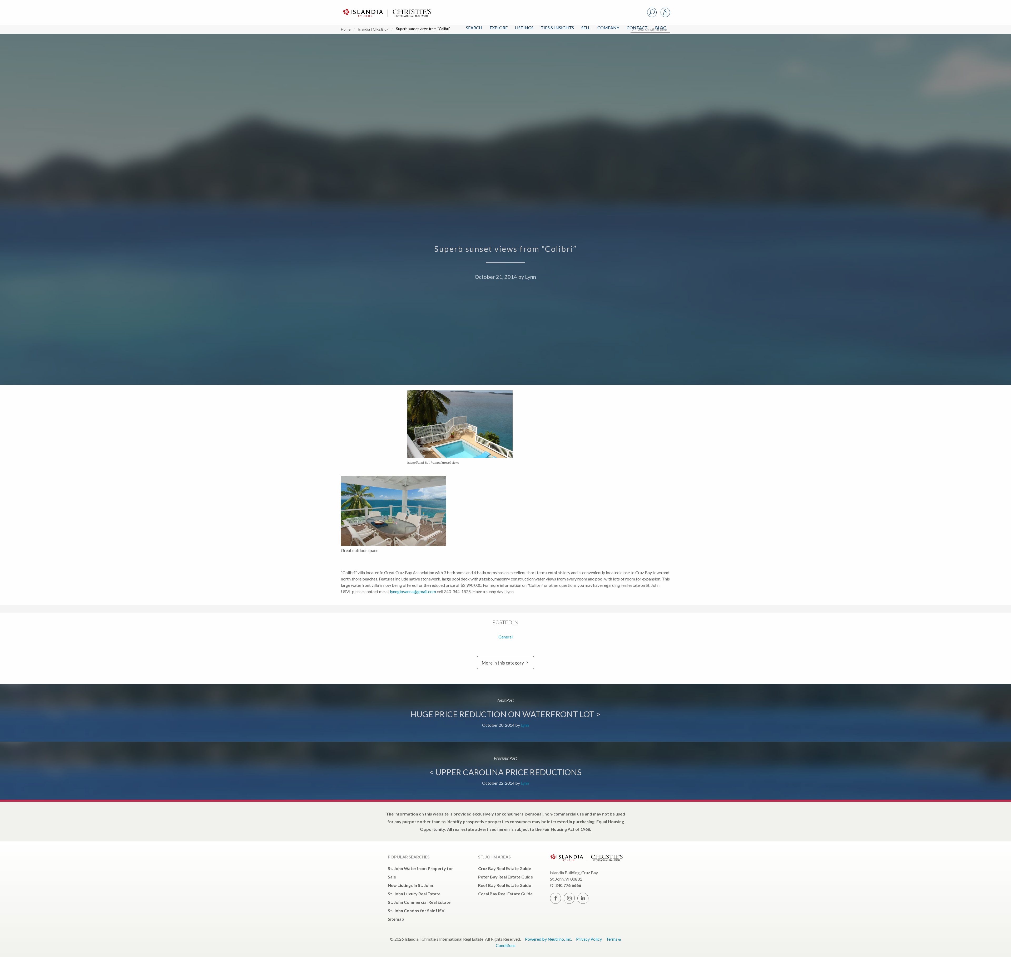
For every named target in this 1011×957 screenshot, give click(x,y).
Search (474, 27)
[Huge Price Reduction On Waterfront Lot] (505, 713)
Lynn (530, 277)
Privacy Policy (589, 938)
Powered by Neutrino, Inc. (548, 938)
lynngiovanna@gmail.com (413, 591)
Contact (637, 27)
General (505, 636)
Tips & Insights (557, 27)
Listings (524, 27)
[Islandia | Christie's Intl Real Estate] (386, 8)
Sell (585, 27)
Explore (499, 27)
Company (608, 27)
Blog (660, 27)
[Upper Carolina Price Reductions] (505, 771)
